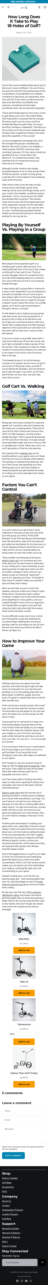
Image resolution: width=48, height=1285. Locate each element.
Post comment (13, 1155)
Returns (16, 1237)
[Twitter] (30, 1280)
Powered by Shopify (30, 1272)
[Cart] (45, 7)
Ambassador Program (12, 1210)
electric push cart (10, 560)
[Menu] (3, 7)
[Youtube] (26, 1280)
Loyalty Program (10, 1214)
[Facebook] (17, 1280)
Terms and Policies (24, 1276)
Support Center (9, 1246)
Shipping (6, 1237)
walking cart (26, 453)
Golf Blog (6, 1218)
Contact (6, 1205)
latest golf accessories (29, 766)
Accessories (8, 1187)
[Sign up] (42, 1262)
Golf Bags (6, 1182)
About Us (6, 1201)
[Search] (8, 7)
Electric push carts (11, 792)
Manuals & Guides (10, 1228)
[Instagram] (21, 1280)
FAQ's (5, 1241)
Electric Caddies (10, 1178)
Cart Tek (19, 1272)
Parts (4, 1191)
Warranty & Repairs (11, 1233)
